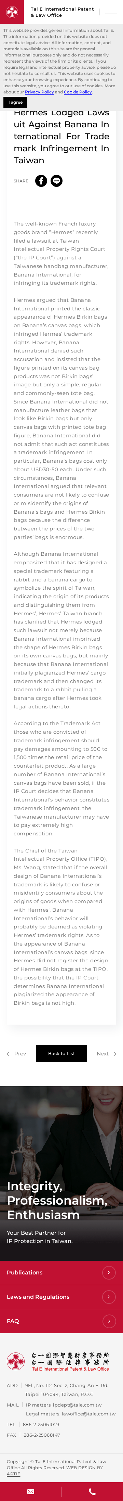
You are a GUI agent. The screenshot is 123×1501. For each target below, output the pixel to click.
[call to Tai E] (92, 1491)
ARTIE (13, 1473)
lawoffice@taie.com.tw (89, 1413)
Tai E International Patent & (62, 12)
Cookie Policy (78, 91)
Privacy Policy (39, 91)
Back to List (61, 1053)
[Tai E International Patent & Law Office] (12, 12)
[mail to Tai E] (31, 1491)
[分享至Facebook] (41, 181)
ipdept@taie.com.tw (77, 1405)
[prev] (16, 1053)
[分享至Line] (57, 181)
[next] (106, 1053)
